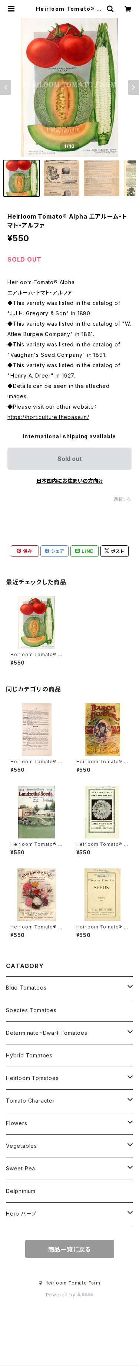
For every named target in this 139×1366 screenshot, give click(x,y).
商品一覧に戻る (69, 1249)
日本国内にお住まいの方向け (69, 481)
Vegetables (21, 1146)
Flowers (16, 1123)
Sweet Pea (20, 1168)
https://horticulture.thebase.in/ (48, 417)
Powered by (61, 1294)
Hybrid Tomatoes (29, 1055)
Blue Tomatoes (26, 987)
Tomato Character (30, 1100)
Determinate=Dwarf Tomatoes (46, 1033)
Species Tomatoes (31, 1010)
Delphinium (21, 1191)
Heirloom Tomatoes (32, 1078)
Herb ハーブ (21, 1213)
